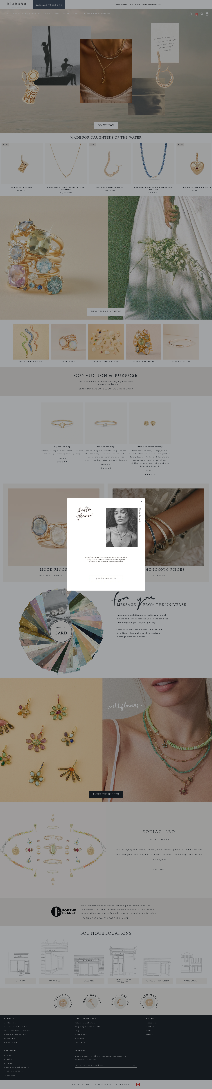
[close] (142, 501)
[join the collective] (106, 544)
